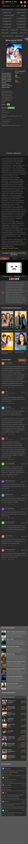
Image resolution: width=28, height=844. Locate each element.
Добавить (22, 360)
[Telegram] (18, 279)
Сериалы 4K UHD (7, 12)
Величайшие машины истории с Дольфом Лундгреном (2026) (15, 807)
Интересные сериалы (8, 15)
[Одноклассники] (12, 279)
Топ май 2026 (24, 30)
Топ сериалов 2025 (7, 24)
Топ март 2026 (4, 30)
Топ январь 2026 (7, 27)
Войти (21, 2)
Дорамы (23, 15)
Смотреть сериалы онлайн (7, 36)
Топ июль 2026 (14, 32)
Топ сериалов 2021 (7, 18)
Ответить (3, 387)
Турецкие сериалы (19, 36)
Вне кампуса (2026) (9, 814)
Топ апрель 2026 (14, 30)
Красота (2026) (8, 774)
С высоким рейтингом (21, 9)
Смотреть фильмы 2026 (7, 9)
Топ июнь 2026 (4, 32)
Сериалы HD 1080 (21, 12)
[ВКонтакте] (10, 279)
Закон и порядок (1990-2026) (11, 798)
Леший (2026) (7, 789)
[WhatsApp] (16, 279)
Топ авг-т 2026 (23, 32)
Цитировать (12, 387)
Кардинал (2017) (8, 781)
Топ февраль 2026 (21, 27)
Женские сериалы (6, 74)
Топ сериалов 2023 (7, 21)
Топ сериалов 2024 (21, 21)
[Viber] (14, 279)
